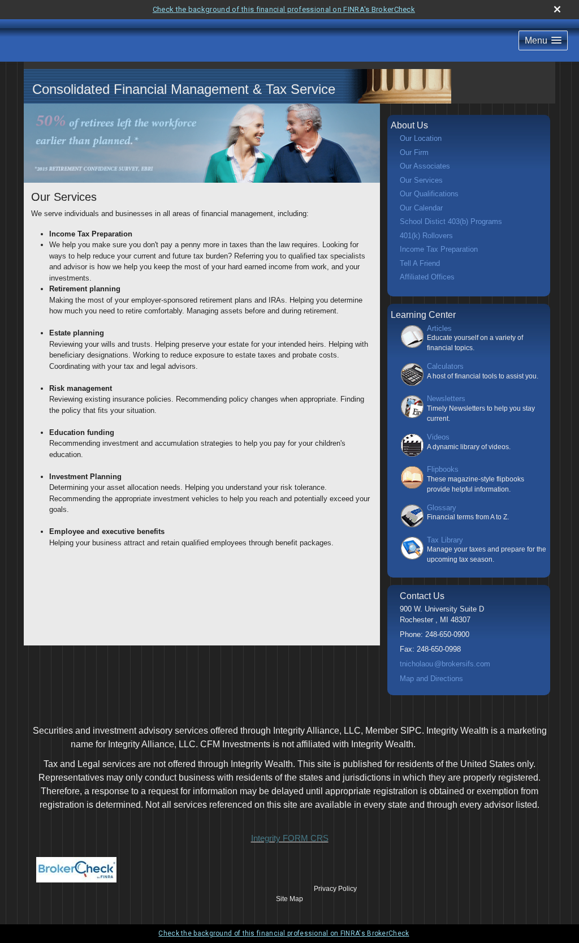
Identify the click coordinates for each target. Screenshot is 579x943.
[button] (543, 40)
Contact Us (422, 596)
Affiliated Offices (427, 277)
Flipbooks (443, 469)
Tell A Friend (420, 263)
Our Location (421, 138)
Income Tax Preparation (439, 249)
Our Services (421, 180)
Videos (438, 437)
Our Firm (414, 152)
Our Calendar (421, 208)
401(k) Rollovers (426, 235)
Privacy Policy (335, 889)
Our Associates (425, 166)
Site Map (289, 899)
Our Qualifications (429, 194)
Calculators (445, 366)
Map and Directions (431, 678)
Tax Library (445, 540)
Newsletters (446, 398)
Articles (439, 328)
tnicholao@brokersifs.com (445, 664)
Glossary (441, 507)
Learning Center (423, 315)
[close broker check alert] (557, 9)
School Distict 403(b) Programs (451, 221)
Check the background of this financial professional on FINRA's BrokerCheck (284, 9)
